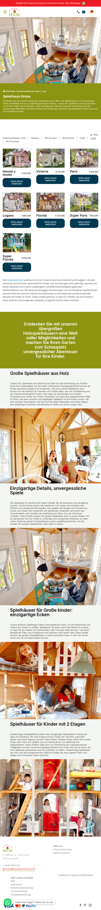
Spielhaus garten (61, 852)
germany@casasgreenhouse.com (19, 868)
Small (82, 138)
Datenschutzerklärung (22, 887)
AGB (13, 881)
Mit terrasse (51, 138)
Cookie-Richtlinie (19, 891)
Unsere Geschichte (62, 849)
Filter (95, 134)
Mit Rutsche (68, 138)
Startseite (10, 91)
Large (93, 138)
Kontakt (89, 875)
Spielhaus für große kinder (72, 875)
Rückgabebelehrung (21, 894)
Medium (35, 138)
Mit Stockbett (12, 141)
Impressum (16, 884)
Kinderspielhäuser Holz (28, 91)
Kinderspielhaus (15, 280)
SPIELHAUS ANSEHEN (17, 182)
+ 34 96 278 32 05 (11, 865)
